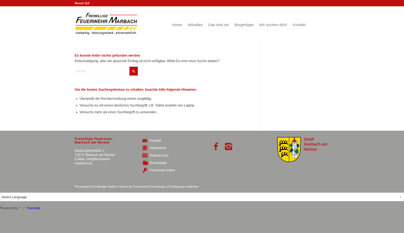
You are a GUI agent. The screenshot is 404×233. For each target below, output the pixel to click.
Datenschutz (159, 155)
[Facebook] (216, 146)
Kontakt (155, 140)
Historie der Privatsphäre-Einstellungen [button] (142, 186)
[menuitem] (177, 23)
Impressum (158, 148)
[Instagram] (228, 146)
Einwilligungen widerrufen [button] (183, 186)
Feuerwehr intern (162, 170)
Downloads (158, 163)
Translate (33, 208)
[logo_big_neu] (106, 23)
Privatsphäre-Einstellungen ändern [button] (95, 186)
